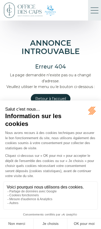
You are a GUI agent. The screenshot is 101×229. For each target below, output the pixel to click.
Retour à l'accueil (50, 98)
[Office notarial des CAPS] (23, 10)
